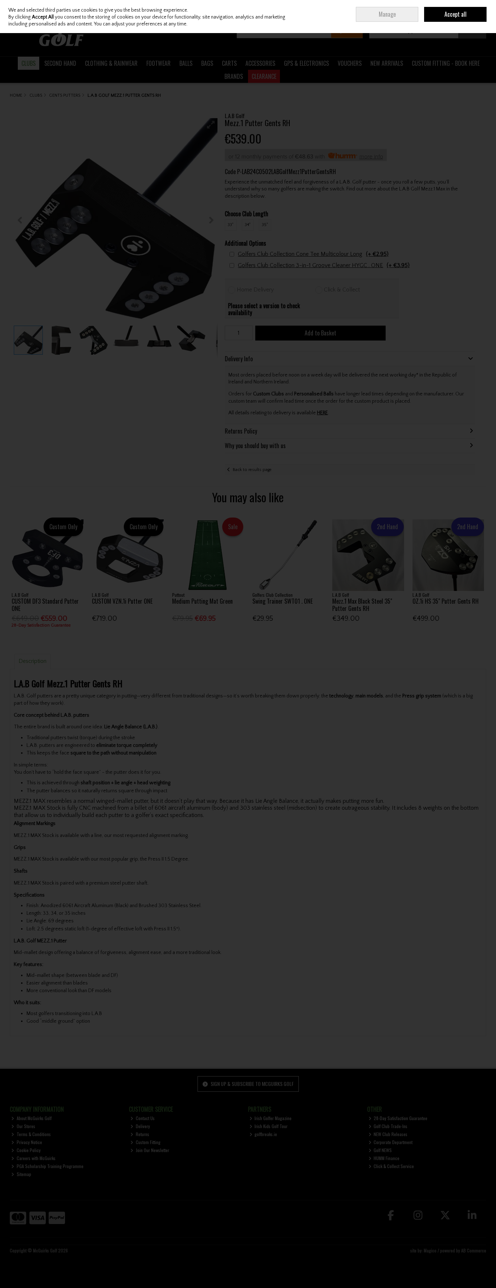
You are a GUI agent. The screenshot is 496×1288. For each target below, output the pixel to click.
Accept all (455, 14)
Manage (387, 14)
